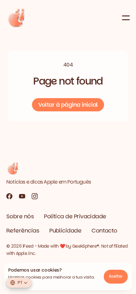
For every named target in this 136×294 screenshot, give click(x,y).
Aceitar (116, 276)
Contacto (104, 230)
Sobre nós (20, 216)
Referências (22, 230)
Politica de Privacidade (75, 216)
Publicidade (65, 230)
